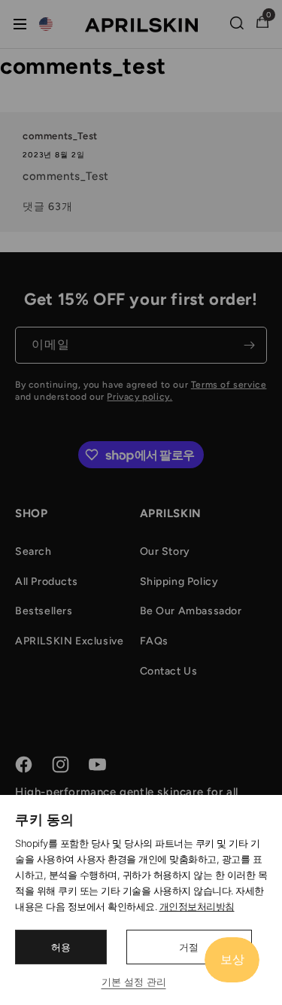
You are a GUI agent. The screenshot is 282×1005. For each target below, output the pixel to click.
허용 (61, 947)
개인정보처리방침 (197, 906)
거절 (189, 947)
